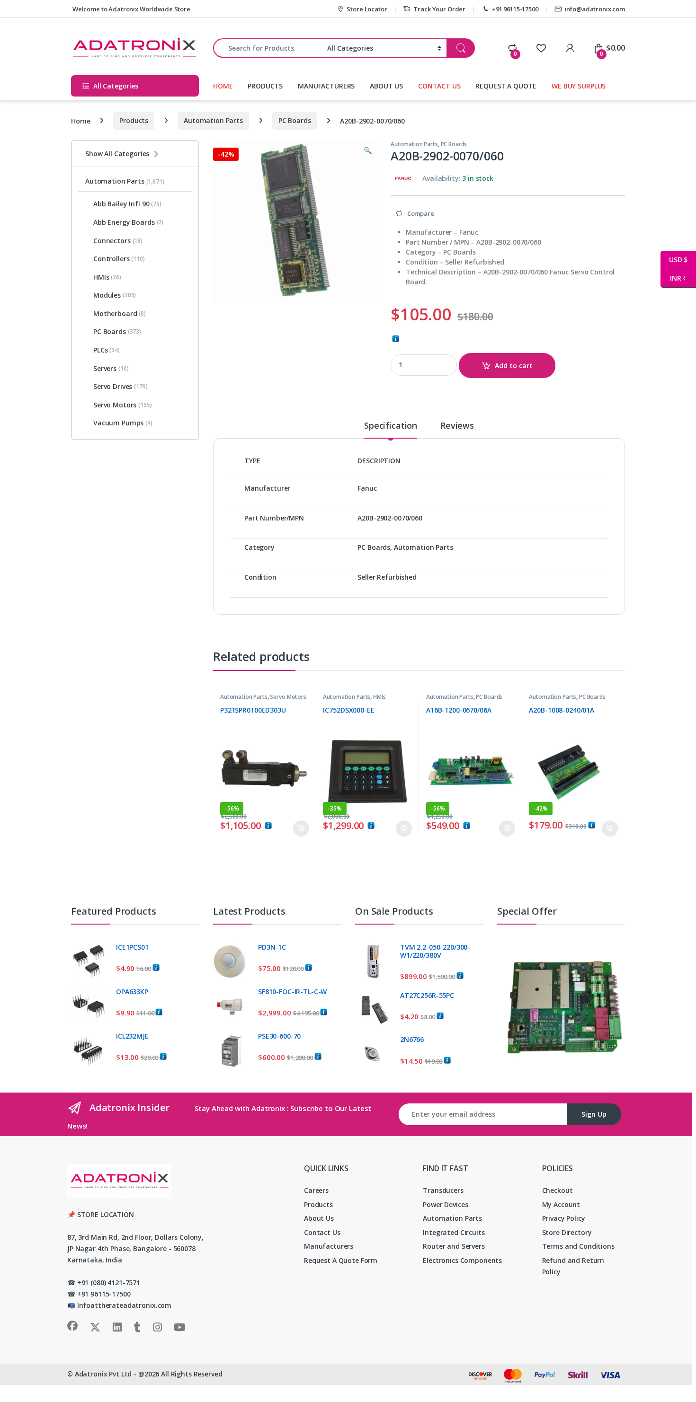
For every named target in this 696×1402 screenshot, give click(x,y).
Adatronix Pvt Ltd (103, 1373)
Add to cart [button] (301, 828)
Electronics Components (462, 1260)
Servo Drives (120, 386)
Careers (316, 1190)
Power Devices (445, 1204)
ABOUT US (386, 85)
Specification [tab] (390, 426)
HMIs (379, 697)
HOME (222, 85)
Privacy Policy (563, 1218)
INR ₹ (673, 277)
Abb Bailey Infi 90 (127, 203)
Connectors (118, 240)
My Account (561, 1204)
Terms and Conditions (578, 1246)
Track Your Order (439, 9)
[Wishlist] (540, 48)
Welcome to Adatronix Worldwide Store (130, 9)
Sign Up (594, 1114)
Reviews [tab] (457, 426)
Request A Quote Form (340, 1260)
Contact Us (322, 1232)
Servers (110, 368)
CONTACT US (439, 85)
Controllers (119, 258)
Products (133, 120)
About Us (319, 1218)
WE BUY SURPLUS (579, 85)
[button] (368, 150)
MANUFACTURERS (326, 85)
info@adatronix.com (595, 9)
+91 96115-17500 (515, 9)
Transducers (443, 1190)
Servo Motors (288, 697)
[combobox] (267, 48)
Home (80, 120)
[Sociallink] (72, 1326)
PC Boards (294, 120)
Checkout (557, 1190)
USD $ (673, 259)
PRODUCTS (265, 85)
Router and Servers (453, 1246)
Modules (114, 295)
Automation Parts (213, 120)
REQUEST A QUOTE (505, 85)
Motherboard (119, 313)
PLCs (106, 349)
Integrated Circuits (453, 1232)
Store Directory (567, 1232)
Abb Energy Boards (128, 222)
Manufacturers (328, 1246)
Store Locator (367, 9)
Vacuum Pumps (122, 422)
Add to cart (514, 365)
